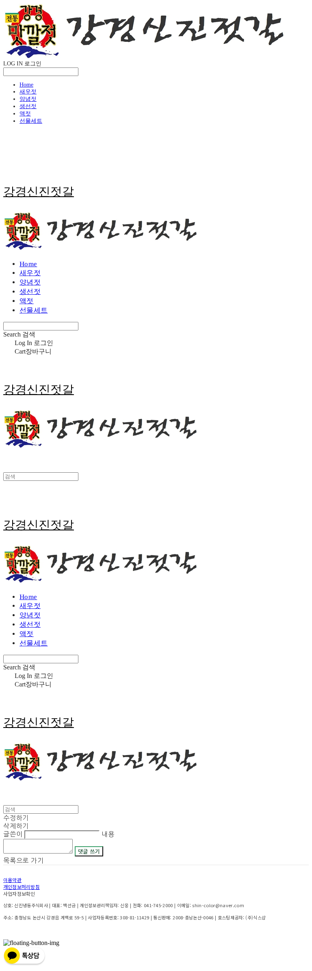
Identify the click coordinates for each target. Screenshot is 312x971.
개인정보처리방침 (21, 886)
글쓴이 (12, 834)
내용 (108, 834)
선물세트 (31, 121)
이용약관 (12, 879)
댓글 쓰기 (89, 851)
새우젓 (28, 92)
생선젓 (28, 106)
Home (26, 85)
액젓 (25, 114)
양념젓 (28, 99)
